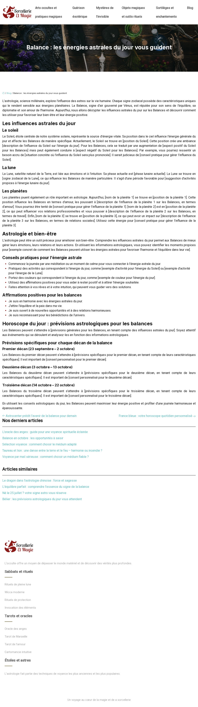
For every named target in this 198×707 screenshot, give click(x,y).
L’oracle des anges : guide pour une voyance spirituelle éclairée (45, 432)
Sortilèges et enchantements (166, 12)
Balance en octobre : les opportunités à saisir (32, 438)
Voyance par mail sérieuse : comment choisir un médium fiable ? (45, 457)
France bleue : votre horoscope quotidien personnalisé (155, 416)
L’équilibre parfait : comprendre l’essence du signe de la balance (45, 487)
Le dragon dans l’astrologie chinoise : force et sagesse (39, 480)
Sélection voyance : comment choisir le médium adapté (39, 444)
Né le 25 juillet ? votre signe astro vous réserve (34, 493)
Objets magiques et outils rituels (133, 12)
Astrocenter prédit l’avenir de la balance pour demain (41, 416)
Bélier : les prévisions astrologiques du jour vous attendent (42, 499)
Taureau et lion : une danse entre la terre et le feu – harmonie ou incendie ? (52, 450)
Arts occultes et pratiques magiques (48, 12)
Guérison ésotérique (80, 12)
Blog (190, 8)
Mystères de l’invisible (105, 12)
